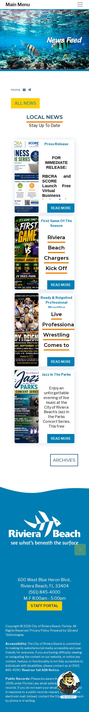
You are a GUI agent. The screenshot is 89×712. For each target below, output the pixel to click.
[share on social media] (28, 89)
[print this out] (23, 89)
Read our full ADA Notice (40, 670)
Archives (64, 460)
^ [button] (80, 549)
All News (25, 103)
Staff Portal (44, 606)
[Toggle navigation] (81, 4)
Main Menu (17, 4)
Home (15, 89)
